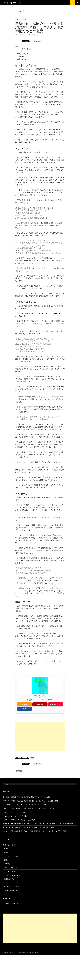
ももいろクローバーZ (11, 875)
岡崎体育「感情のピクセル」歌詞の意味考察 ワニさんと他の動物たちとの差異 (39, 27)
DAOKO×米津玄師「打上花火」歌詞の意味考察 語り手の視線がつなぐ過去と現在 (30, 801)
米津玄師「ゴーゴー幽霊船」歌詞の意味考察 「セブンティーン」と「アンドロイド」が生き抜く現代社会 (38, 823)
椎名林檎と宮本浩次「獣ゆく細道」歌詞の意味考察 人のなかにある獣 (26, 797)
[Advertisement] (40, 736)
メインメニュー (77, 2)
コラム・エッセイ (9, 867)
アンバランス (22, 51)
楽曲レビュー (19, 19)
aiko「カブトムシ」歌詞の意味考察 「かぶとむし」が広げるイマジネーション (29, 808)
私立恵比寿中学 (9, 879)
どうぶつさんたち (23, 54)
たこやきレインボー (10, 886)
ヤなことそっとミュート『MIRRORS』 (16, 812)
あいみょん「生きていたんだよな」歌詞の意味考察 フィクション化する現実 (28, 827)
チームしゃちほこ (10, 883)
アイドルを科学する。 (12, 2)
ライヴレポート (8, 871)
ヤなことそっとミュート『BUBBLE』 (15, 816)
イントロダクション (24, 49)
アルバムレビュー (9, 856)
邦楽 (24, 19)
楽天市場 (40, 704)
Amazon (24, 704)
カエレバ (43, 697)
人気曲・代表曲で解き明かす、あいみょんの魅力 (19, 820)
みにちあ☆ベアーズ (10, 890)
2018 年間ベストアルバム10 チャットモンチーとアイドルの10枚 (25, 805)
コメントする (34, 35)
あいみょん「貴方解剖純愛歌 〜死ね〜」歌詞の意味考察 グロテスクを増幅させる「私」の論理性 (35, 831)
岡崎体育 (19, 771)
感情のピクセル (40, 696)
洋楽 (5, 852)
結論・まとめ (22, 59)
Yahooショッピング (55, 704)
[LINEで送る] (37, 41)
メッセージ (21, 56)
